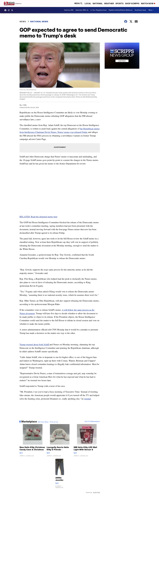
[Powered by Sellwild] (96, 492)
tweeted (87, 398)
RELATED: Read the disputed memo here (38, 216)
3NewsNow (5, 10)
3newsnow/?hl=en (9, 10)
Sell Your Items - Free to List (48, 422)
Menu (77, 3)
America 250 (68, 10)
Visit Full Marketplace (92, 421)
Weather (109, 3)
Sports (119, 3)
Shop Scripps (132, 3)
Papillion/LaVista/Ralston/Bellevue (121, 10)
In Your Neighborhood (99, 10)
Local (88, 3)
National (98, 3)
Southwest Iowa (140, 10)
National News (39, 21)
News (23, 21)
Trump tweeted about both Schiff (34, 344)
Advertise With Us (82, 10)
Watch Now (147, 3)
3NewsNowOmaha (12, 10)
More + (151, 10)
